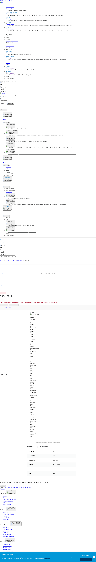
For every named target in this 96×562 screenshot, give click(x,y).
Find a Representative (10, 487)
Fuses (9, 10)
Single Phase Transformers (23, 30)
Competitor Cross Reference (24, 54)
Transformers (6, 519)
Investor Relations (9, 0)
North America (11, 69)
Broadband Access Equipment (33, 20)
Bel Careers (2, 0)
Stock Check (6, 527)
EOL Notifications (53, 59)
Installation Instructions (22, 59)
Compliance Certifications (43, 59)
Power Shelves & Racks (61, 25)
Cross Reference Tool (7, 529)
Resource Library (7, 544)
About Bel (5, 496)
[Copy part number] (95, 293)
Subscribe (3, 485)
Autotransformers (45, 30)
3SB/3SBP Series (20, 260)
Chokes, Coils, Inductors (8, 514)
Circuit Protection (9, 260)
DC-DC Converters (21, 25)
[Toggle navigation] (10, 104)
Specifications (39, 442)
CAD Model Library (13, 54)
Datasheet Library (12, 59)
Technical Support (56, 442)
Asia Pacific (31, 69)
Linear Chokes (47, 15)
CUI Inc (10, 74)
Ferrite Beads (41, 15)
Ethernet (5, 516)
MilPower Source (7, 502)
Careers (4, 497)
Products (5, 5)
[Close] (3, 110)
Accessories (23, 10)
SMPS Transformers (53, 30)
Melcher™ (24, 74)
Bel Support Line (28, 487)
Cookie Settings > (85, 555)
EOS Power (19, 74)
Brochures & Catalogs (32, 59)
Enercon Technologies (8, 501)
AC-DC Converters (12, 25)
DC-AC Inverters (30, 25)
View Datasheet (4, 305)
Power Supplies (6, 517)
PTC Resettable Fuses (16, 10)
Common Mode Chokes (13, 15)
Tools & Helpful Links (16, 522)
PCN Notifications (62, 59)
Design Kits (60, 15)
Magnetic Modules (21, 20)
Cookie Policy (47, 558)
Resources (5, 44)
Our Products (11, 507)
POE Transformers (12, 30)
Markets (4, 32)
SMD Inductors (23, 15)
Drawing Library (6, 547)
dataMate (14, 74)
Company (5, 61)
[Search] (15, 81)
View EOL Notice (14, 305)
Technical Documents (47, 442)
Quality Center (6, 531)
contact (46, 302)
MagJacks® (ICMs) (12, 20)
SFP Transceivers (43, 20)
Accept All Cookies (86, 559)
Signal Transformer (31, 74)
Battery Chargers (38, 25)
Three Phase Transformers (35, 30)
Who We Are (11, 490)
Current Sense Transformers (64, 30)
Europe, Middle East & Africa (22, 69)
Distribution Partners (19, 487)
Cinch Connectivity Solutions (9, 499)
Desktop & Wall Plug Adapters (49, 25)
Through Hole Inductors (32, 15)
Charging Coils (54, 15)
